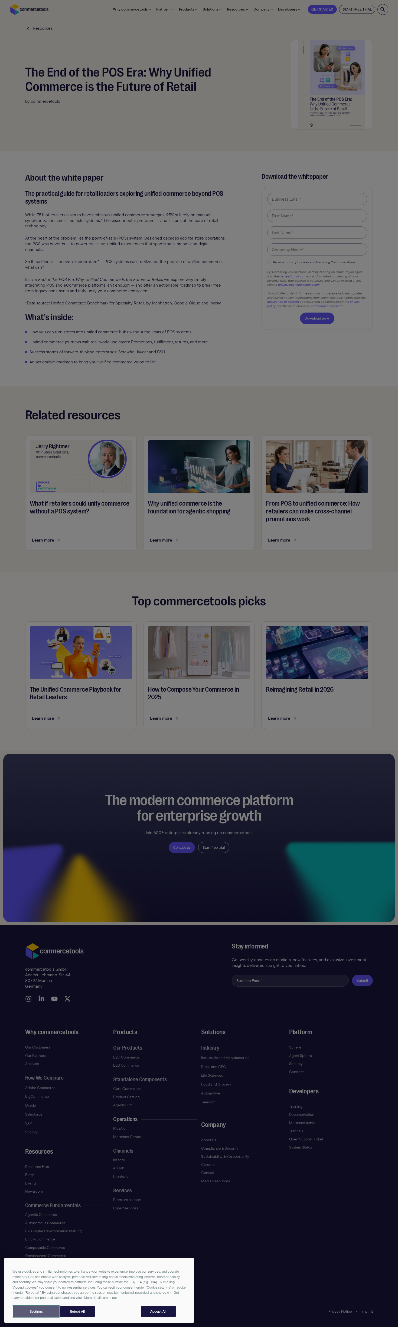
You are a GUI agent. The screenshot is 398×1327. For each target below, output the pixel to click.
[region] (99, 1290)
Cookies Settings (36, 1311)
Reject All (77, 1311)
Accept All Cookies (158, 1311)
